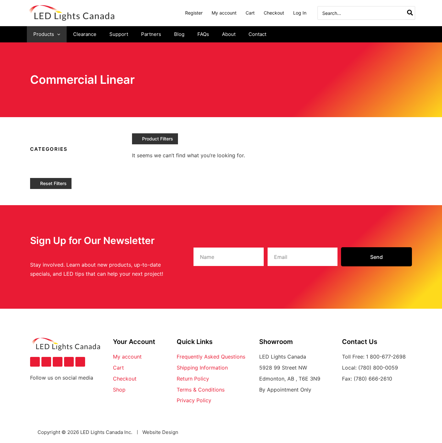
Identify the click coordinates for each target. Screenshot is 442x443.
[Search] (410, 12)
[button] (57, 34)
